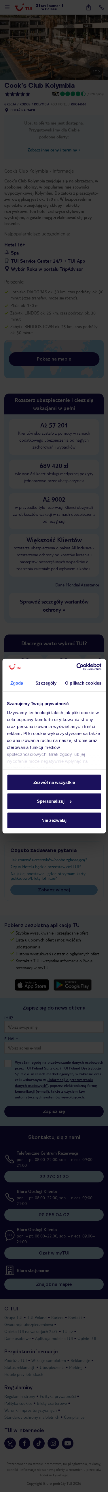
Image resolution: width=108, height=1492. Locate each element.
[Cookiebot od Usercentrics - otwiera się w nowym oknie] (76, 667)
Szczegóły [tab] (45, 682)
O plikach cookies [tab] (83, 682)
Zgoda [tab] (16, 682)
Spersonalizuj (51, 801)
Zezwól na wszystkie (54, 782)
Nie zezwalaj (54, 820)
